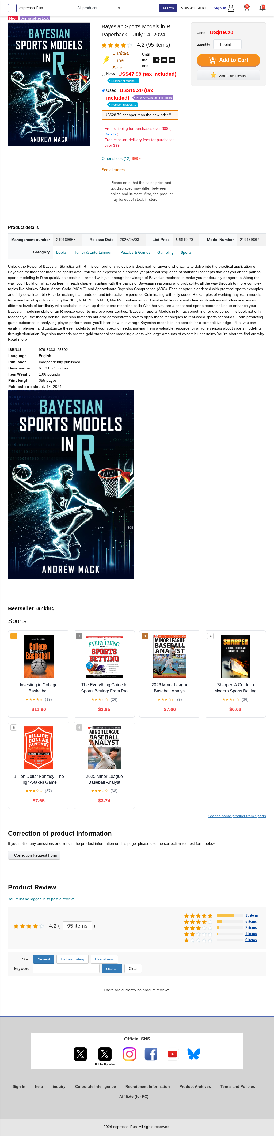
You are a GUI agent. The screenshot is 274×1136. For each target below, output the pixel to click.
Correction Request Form (35, 855)
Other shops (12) (121, 158)
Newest (43, 959)
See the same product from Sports (237, 816)
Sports (186, 252)
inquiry (59, 1086)
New (141, 76)
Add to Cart (233, 60)
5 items (251, 921)
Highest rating (72, 959)
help (39, 1086)
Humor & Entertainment (93, 252)
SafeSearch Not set (193, 7)
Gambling (165, 252)
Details (110, 134)
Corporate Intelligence (95, 1086)
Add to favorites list (232, 76)
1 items (251, 934)
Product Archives (195, 1086)
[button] (262, 7)
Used (139, 97)
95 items (77, 926)
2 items (251, 928)
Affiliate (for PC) (134, 1096)
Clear (133, 968)
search (168, 8)
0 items (251, 940)
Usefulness (104, 959)
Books (61, 252)
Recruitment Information (147, 1086)
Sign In (220, 8)
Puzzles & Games (135, 252)
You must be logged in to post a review (41, 899)
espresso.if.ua (31, 8)
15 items (252, 915)
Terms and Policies (237, 1086)
